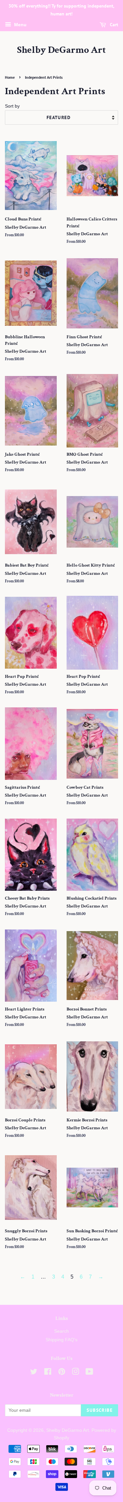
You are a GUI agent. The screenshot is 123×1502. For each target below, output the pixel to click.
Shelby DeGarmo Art (61, 50)
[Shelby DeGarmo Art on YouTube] (89, 1372)
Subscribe (100, 1410)
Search (61, 1331)
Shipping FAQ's (61, 1339)
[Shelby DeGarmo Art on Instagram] (75, 1372)
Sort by (12, 106)
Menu (20, 24)
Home (10, 77)
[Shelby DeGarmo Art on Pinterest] (61, 1372)
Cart (113, 25)
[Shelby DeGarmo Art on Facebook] (47, 1372)
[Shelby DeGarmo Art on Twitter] (33, 1372)
